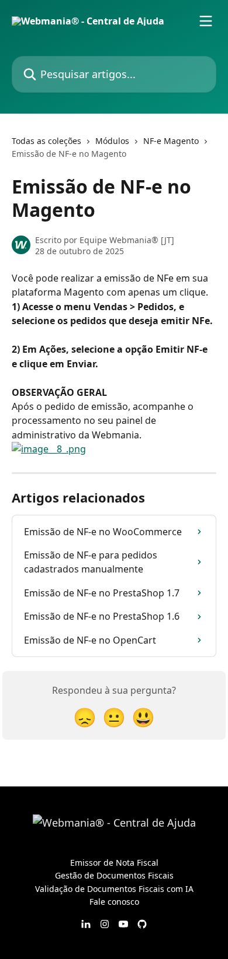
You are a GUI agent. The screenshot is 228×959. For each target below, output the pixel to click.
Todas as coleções (46, 140)
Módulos (112, 140)
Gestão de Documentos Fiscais (114, 875)
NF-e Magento (171, 140)
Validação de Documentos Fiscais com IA (114, 888)
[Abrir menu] (205, 21)
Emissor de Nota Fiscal (114, 862)
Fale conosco (114, 901)
